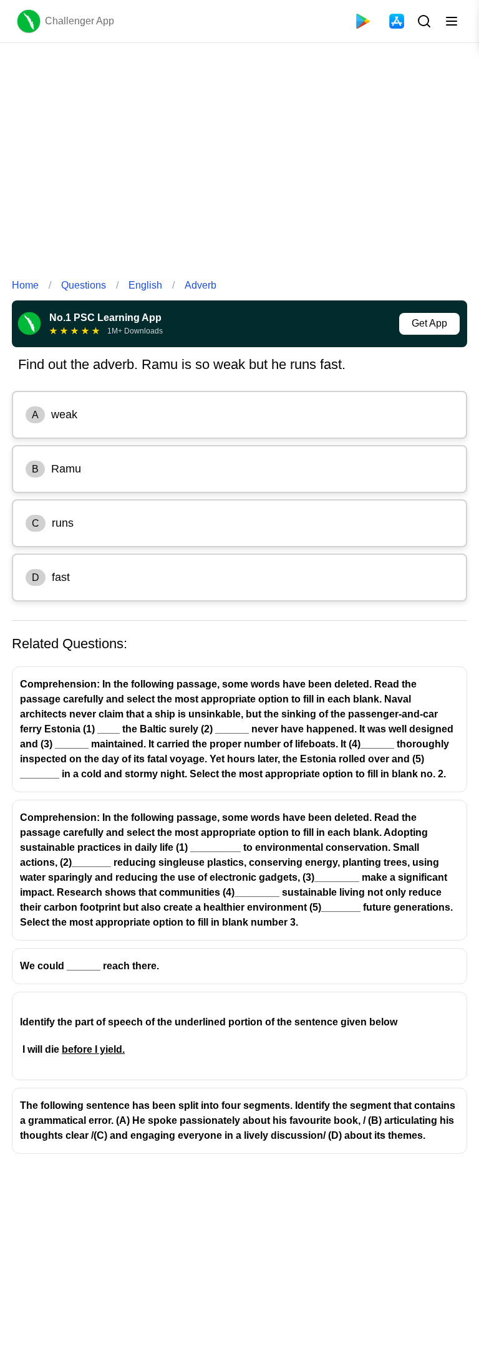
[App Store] (396, 21)
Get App (429, 323)
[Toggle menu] (452, 21)
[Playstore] (363, 21)
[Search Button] (423, 21)
